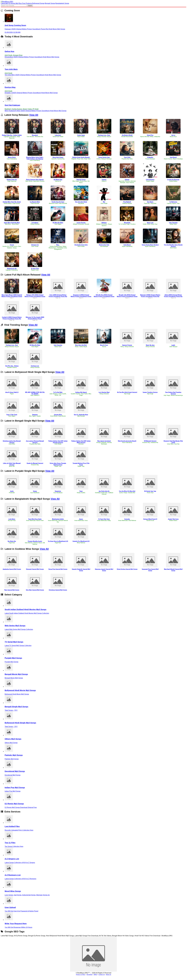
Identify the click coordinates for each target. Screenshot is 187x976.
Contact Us (101, 974)
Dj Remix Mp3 (14, 3)
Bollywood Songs (38, 3)
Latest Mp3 (4, 3)
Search (30, 5)
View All (33, 115)
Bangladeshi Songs (62, 3)
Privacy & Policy (80, 974)
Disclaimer (90, 974)
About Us (108, 974)
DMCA (95, 974)
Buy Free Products (25, 3)
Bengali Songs (50, 3)
